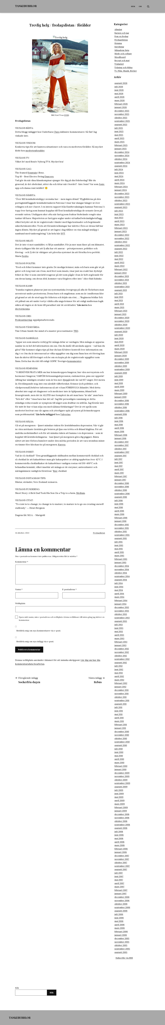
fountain (32, 172)
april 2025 (119, 138)
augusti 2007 (120, 869)
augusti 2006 (120, 910)
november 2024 (121, 155)
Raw (55, 470)
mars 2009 (119, 804)
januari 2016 (120, 521)
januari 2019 (120, 397)
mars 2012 (119, 679)
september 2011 (121, 700)
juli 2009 (118, 790)
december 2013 (121, 607)
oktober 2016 (120, 490)
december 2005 (121, 938)
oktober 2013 (120, 614)
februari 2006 (121, 931)
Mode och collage (123, 53)
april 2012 (119, 676)
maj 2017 (118, 466)
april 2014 (119, 593)
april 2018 (119, 428)
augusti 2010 (120, 745)
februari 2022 (121, 269)
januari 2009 (120, 810)
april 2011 (119, 717)
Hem (133, 6)
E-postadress (69, 589)
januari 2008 (120, 852)
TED (76, 330)
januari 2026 (120, 107)
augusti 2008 (120, 828)
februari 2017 (120, 476)
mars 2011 (119, 721)
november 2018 (121, 404)
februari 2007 (120, 890)
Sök (17, 988)
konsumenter (74, 361)
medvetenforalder (34, 150)
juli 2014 (118, 583)
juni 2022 (118, 255)
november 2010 (121, 735)
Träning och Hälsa (123, 67)
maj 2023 (118, 217)
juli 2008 (118, 831)
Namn (18, 589)
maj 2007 (118, 879)
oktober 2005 (120, 945)
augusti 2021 (120, 290)
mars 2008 (119, 845)
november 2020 (121, 321)
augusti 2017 (120, 455)
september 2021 (122, 286)
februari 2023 (121, 228)
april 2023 (119, 221)
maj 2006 (118, 921)
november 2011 (121, 693)
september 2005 (122, 948)
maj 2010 (118, 755)
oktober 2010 (120, 738)
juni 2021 (118, 297)
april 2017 (119, 469)
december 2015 (121, 524)
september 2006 (122, 907)
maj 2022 (118, 259)
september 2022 (122, 245)
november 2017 (121, 445)
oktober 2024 (120, 159)
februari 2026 (121, 104)
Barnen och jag (121, 33)
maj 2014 (118, 590)
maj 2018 (118, 424)
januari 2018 (120, 438)
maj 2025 (118, 135)
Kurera (61, 444)
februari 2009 (121, 807)
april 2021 (119, 304)
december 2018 (121, 400)
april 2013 (119, 635)
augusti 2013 (120, 621)
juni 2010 (118, 752)
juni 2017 (118, 462)
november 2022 (121, 238)
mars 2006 (119, 928)
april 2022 (119, 262)
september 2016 (122, 493)
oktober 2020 (120, 324)
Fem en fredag (121, 36)
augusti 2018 (120, 414)
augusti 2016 (120, 497)
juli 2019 (118, 376)
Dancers (49, 176)
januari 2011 (120, 728)
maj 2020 (118, 341)
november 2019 (121, 362)
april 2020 (119, 345)
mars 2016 (119, 514)
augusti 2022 (120, 248)
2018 (66, 115)
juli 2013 (118, 624)
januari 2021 (120, 314)
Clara (56, 131)
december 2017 (121, 442)
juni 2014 (118, 586)
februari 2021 (120, 310)
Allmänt (118, 29)
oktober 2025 (120, 117)
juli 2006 (118, 914)
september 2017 (121, 452)
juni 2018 (118, 421)
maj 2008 (118, 838)
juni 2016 (118, 504)
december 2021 (121, 276)
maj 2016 (118, 507)
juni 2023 (119, 214)
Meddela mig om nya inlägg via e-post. (35, 641)
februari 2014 (120, 600)
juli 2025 (118, 128)
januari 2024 (120, 190)
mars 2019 (119, 390)
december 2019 (121, 359)
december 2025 (121, 110)
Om (140, 6)
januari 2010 (120, 769)
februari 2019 (120, 393)
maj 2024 (118, 176)
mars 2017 (119, 473)
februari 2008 (121, 848)
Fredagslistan (99, 533)
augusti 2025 (120, 124)
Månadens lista (121, 50)
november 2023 (121, 197)
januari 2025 (120, 148)
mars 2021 (119, 307)
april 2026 (119, 97)
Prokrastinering (23, 319)
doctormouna (22, 308)
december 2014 (121, 566)
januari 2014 (120, 604)
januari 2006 (120, 935)
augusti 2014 (120, 579)
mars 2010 (119, 762)
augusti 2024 (120, 166)
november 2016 (121, 486)
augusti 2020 (120, 331)
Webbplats (20, 603)
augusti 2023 (120, 207)
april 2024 (119, 179)
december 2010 (121, 731)
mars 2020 (119, 348)
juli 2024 (118, 169)
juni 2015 (118, 545)
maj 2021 (118, 300)
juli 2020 (118, 335)
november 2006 (121, 900)
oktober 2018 (120, 407)
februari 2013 (120, 641)
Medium (80, 493)
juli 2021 (118, 293)
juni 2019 (118, 379)
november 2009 (121, 776)
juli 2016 (118, 500)
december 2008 (121, 814)
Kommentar (21, 561)
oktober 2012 (120, 655)
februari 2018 (120, 435)
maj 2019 (118, 383)
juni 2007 (118, 876)
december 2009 (121, 773)
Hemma (118, 43)
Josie (101, 184)
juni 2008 (119, 835)
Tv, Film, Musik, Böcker (125, 71)
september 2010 (122, 741)
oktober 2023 (120, 200)
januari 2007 (120, 893)
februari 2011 (120, 724)
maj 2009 (118, 797)
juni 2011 (118, 710)
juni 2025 (118, 131)
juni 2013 (118, 628)
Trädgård (119, 64)
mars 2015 (119, 555)
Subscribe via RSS (124, 958)
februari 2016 (120, 517)
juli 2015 (118, 542)
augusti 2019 (120, 373)
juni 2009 (119, 793)
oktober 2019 (120, 366)
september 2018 (122, 410)
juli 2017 (118, 459)
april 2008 (119, 842)
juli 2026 (118, 86)
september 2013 (122, 617)
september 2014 (122, 576)
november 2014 (121, 569)
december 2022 (121, 235)
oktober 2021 (120, 283)
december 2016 (121, 483)
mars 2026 (119, 100)
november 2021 (121, 279)
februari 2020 (121, 352)
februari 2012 (120, 683)
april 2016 (119, 511)
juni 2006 (119, 917)
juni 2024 (119, 172)
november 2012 (121, 652)
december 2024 (121, 152)
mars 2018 (119, 431)
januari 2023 (120, 231)
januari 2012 (120, 686)
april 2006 (119, 924)
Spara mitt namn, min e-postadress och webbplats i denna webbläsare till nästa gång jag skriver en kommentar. (61, 618)
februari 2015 (120, 559)
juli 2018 (118, 417)
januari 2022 (120, 273)
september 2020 (122, 328)
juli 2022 (118, 252)
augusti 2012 (120, 662)
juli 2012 (118, 666)
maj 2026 (118, 93)
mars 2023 (119, 224)
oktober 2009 (120, 779)
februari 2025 (121, 145)
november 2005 (121, 942)
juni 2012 (118, 669)
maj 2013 (118, 631)
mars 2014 (119, 597)
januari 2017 (120, 479)
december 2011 (121, 690)
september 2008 (122, 824)
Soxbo (25, 256)
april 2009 (119, 800)
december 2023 (121, 193)
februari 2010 (120, 766)
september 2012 (122, 659)
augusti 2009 (120, 786)
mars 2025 (119, 141)
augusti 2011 (120, 704)
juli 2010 (118, 748)
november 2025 (121, 114)
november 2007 (121, 859)
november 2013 (121, 610)
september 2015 (122, 535)
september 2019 (122, 369)
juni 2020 (119, 338)
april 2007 (119, 883)
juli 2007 (118, 873)
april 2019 (119, 386)
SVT (63, 233)
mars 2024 (119, 183)
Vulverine (65, 414)
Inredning (119, 46)
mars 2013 (119, 638)
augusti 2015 (120, 538)
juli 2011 (118, 707)
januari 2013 (120, 645)
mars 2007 (119, 886)
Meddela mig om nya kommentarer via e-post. (38, 630)
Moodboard (120, 57)
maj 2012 (118, 672)
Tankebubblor (26, 6)
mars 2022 (119, 266)
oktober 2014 (120, 573)
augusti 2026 (120, 83)
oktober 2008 (120, 821)
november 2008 (121, 817)
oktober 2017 (120, 448)
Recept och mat (122, 60)
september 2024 (122, 162)
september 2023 (122, 204)
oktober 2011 (120, 697)
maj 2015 (118, 548)
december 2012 (121, 648)
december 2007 (121, 855)
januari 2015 (120, 562)
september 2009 (122, 783)
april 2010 (119, 759)
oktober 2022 (120, 241)
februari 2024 (121, 186)
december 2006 (121, 897)
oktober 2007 (120, 862)
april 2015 (119, 552)
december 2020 (121, 317)
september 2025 (122, 121)
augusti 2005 (120, 952)
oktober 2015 (120, 531)
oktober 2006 (120, 904)
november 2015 (121, 528)
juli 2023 (118, 210)
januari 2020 (120, 355)
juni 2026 (119, 90)
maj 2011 (118, 714)
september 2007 (122, 866)
